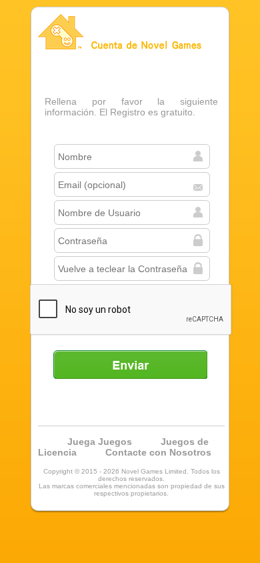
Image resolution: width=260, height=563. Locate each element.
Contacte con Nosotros (158, 452)
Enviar (130, 364)
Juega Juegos (99, 441)
